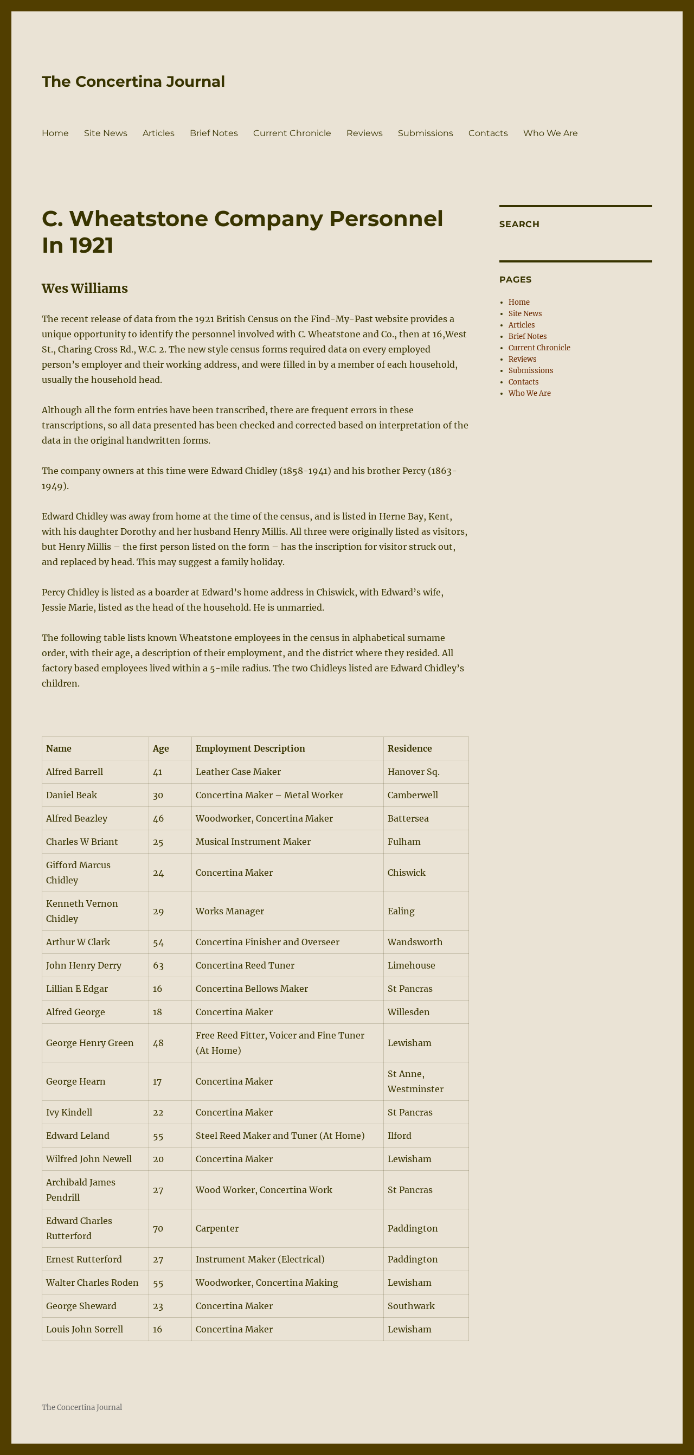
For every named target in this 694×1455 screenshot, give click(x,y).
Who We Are (550, 133)
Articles (159, 133)
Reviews (364, 133)
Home (55, 133)
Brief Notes (214, 133)
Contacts (488, 133)
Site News (105, 133)
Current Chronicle (292, 133)
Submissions (425, 133)
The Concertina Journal (133, 81)
